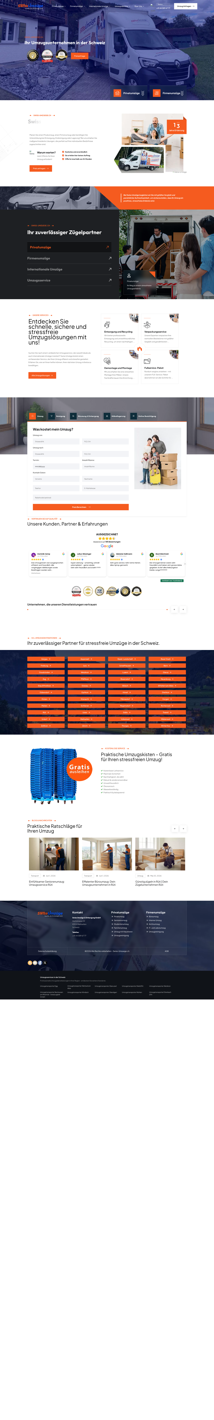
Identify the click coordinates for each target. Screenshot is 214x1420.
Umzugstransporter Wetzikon (160, 986)
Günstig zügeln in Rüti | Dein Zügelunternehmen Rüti (45, 883)
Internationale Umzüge (98, 6)
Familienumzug (120, 928)
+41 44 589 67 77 (163, 8)
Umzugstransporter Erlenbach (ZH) (160, 993)
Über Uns (138, 6)
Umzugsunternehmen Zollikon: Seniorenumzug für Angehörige (100, 883)
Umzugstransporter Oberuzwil (106, 986)
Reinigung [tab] (60, 416)
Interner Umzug (155, 920)
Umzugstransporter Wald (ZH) (132, 986)
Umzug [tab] (40, 416)
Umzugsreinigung (121, 935)
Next (183, 609)
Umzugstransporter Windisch (78, 992)
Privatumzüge (58, 6)
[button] (185, 564)
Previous (174, 609)
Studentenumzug (121, 924)
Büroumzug (153, 916)
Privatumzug (119, 916)
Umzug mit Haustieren (123, 932)
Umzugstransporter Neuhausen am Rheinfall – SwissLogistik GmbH (51, 994)
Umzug (34, 876)
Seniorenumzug (120, 920)
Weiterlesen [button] (114, 573)
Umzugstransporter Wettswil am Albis (79, 987)
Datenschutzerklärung (47, 951)
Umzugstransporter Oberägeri (106, 992)
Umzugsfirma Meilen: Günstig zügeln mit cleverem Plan (159, 883)
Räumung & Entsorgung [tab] (88, 416)
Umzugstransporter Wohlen (132, 992)
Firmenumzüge (76, 6)
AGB (167, 951)
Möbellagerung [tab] (118, 416)
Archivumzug (154, 924)
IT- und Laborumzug (157, 928)
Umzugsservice (121, 6)
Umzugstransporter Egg (49, 986)
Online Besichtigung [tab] (147, 416)
